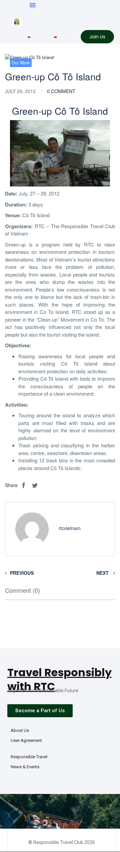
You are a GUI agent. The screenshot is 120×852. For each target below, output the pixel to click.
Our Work (21, 62)
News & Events (25, 766)
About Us (20, 730)
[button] (33, 5)
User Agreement (26, 740)
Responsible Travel (29, 756)
